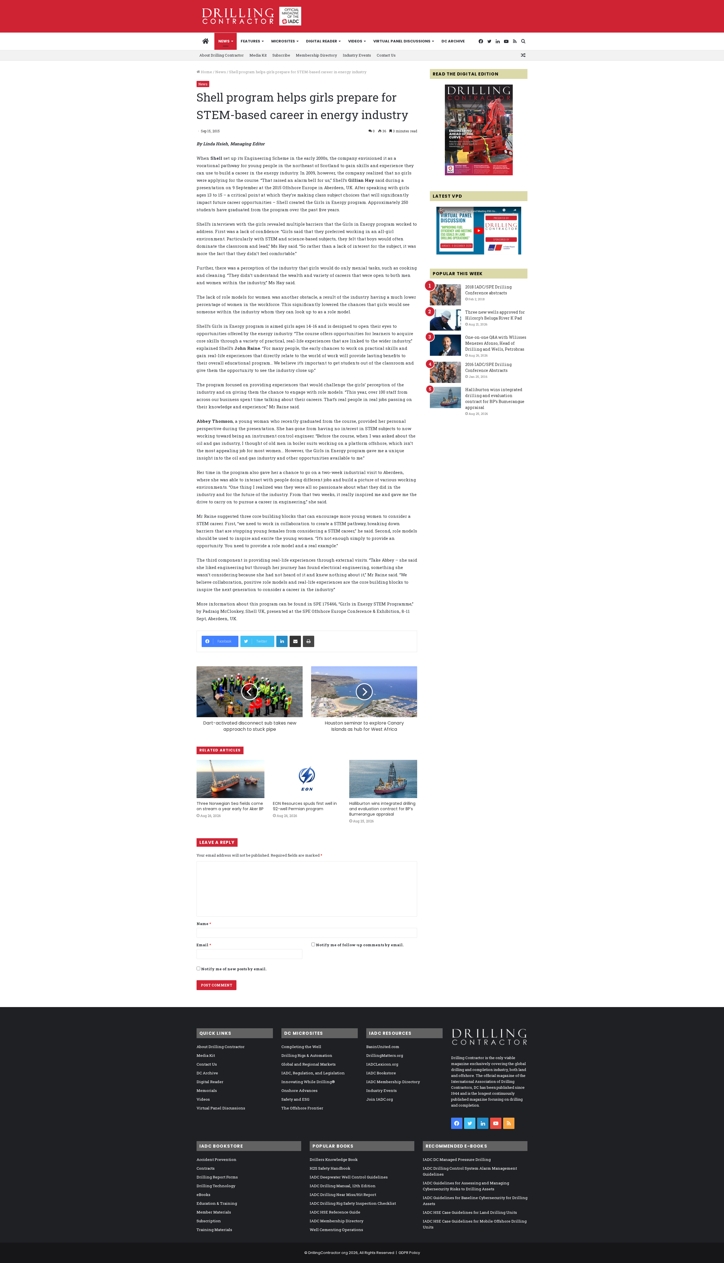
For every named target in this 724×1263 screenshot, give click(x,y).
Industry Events (357, 55)
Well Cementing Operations (336, 1229)
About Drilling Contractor (221, 55)
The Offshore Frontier (302, 1108)
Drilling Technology (216, 1185)
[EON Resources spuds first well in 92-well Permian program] (307, 779)
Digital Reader (321, 41)
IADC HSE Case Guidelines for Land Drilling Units (470, 1212)
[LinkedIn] (282, 641)
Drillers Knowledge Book (334, 1159)
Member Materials (214, 1212)
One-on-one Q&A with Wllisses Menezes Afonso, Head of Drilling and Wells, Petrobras (495, 343)
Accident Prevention (216, 1159)
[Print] (308, 641)
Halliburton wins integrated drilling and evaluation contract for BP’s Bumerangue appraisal (382, 809)
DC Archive (453, 41)
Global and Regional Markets (308, 1064)
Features (250, 41)
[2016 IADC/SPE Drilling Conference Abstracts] (445, 372)
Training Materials (214, 1229)
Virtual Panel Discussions (401, 41)
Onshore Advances (299, 1090)
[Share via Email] (295, 641)
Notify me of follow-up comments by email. (360, 944)
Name (204, 923)
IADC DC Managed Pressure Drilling (457, 1159)
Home (206, 71)
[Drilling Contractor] (249, 16)
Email (204, 944)
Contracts (206, 1168)
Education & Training (217, 1203)
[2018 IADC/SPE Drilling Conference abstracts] (445, 294)
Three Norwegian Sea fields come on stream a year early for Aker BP (230, 806)
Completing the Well (301, 1046)
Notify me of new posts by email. (233, 968)
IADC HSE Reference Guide (335, 1212)
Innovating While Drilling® (308, 1081)
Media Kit (258, 55)
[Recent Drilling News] (479, 173)
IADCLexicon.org (382, 1064)
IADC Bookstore (381, 1073)
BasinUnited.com (382, 1046)
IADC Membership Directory (393, 1081)
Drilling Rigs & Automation (306, 1055)
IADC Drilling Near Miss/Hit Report (343, 1194)
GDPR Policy (409, 1252)
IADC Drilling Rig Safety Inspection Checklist (353, 1203)
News (224, 41)
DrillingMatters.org (384, 1055)
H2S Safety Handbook (330, 1168)
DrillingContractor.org (328, 1252)
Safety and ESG (295, 1099)
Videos (355, 41)
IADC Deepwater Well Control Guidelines (349, 1177)
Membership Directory (316, 55)
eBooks (203, 1194)
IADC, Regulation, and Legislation (313, 1073)
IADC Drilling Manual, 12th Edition (343, 1185)
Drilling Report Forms (217, 1177)
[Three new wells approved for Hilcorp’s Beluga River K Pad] (445, 320)
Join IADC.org (379, 1099)
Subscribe (281, 55)
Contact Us (386, 55)
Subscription (209, 1220)
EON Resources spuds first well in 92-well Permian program (305, 806)
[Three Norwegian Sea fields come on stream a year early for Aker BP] (230, 779)
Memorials (207, 1090)
